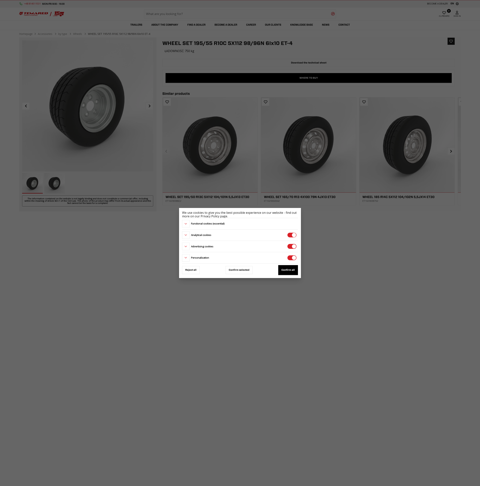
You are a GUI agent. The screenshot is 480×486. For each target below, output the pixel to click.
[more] (186, 223)
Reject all (190, 270)
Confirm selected (239, 270)
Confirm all (288, 270)
